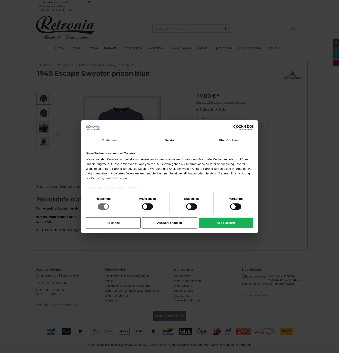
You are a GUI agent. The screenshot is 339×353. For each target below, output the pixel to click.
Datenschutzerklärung (121, 187)
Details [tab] (169, 140)
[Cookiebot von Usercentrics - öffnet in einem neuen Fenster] (236, 127)
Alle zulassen (226, 222)
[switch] (147, 206)
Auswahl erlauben (169, 222)
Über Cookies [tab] (228, 140)
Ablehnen (113, 222)
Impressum (94, 187)
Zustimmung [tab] (110, 140)
